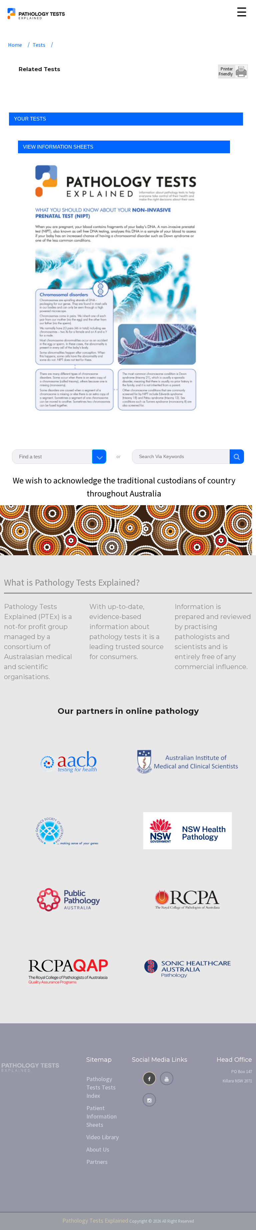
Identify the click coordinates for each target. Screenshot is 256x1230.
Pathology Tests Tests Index (101, 1087)
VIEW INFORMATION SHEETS (58, 147)
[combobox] (59, 456)
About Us (97, 1149)
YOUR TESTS (30, 119)
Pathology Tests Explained (95, 1220)
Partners (97, 1162)
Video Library (102, 1137)
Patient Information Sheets (101, 1116)
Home (15, 44)
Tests (39, 44)
